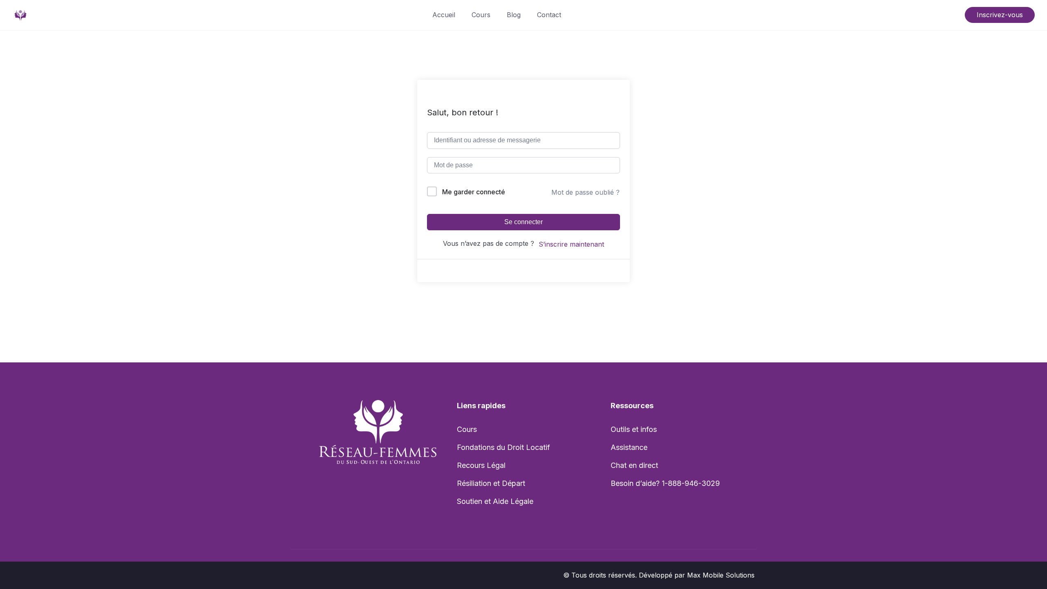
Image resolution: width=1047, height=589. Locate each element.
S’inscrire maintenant (571, 244)
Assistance (629, 447)
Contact (549, 15)
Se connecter (523, 221)
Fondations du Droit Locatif (503, 447)
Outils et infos (634, 429)
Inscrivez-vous (1000, 15)
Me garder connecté (473, 192)
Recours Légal (481, 465)
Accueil (443, 15)
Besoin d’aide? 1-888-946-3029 (665, 483)
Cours (481, 15)
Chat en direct (634, 465)
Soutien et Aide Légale (495, 501)
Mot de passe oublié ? (585, 192)
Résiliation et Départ (491, 483)
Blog (514, 15)
